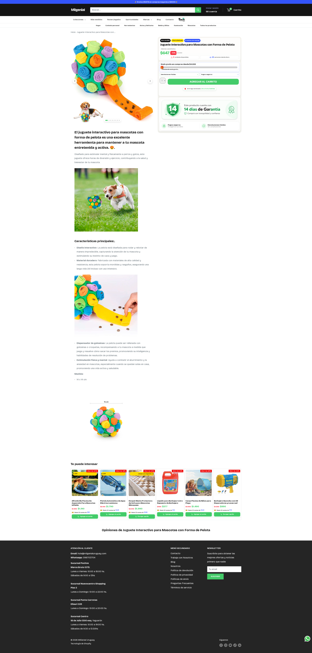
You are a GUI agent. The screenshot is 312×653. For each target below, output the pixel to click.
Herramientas (129, 25)
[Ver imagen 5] (114, 120)
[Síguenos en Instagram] (225, 645)
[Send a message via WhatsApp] (307, 638)
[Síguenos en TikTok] (235, 645)
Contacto (175, 553)
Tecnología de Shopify (81, 643)
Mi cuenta (211, 11)
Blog (173, 562)
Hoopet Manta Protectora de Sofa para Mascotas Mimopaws (140, 503)
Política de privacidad (182, 574)
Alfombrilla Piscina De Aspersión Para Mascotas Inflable (83, 503)
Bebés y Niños (163, 25)
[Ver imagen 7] (117, 120)
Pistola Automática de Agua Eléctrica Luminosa (112, 502)
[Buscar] (198, 10)
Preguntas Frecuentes (182, 583)
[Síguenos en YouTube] (230, 645)
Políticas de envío (180, 579)
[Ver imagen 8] (119, 120)
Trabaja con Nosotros (182, 557)
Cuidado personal (112, 25)
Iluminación (178, 25)
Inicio (73, 32)
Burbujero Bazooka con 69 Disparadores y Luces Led (226, 502)
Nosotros (175, 566)
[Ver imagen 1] (106, 120)
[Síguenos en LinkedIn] (239, 645)
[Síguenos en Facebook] (221, 645)
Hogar (98, 25)
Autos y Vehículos (146, 25)
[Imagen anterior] (74, 81)
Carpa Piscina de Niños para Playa (198, 502)
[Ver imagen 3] (110, 120)
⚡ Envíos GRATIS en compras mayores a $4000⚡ (156, 2)
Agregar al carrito (203, 81)
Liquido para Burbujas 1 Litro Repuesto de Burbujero (170, 502)
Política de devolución (182, 570)
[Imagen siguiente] (150, 81)
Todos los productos (208, 25)
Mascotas (191, 25)
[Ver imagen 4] (112, 120)
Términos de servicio (181, 587)
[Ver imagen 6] (115, 120)
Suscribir (215, 576)
